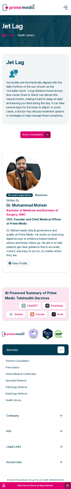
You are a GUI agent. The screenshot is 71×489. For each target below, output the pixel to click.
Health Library (13, 400)
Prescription (12, 367)
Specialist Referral (16, 380)
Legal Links (13, 446)
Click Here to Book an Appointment (35, 485)
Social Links (14, 462)
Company (12, 415)
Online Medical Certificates (21, 373)
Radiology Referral (16, 393)
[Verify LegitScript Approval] (48, 333)
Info (8, 431)
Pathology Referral (16, 387)
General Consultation (17, 360)
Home (9, 35)
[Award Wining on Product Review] (58, 333)
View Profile (19, 263)
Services (12, 350)
